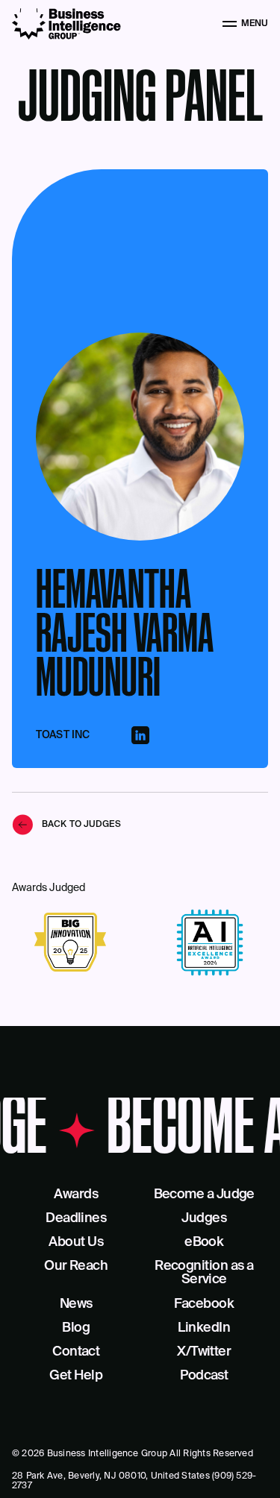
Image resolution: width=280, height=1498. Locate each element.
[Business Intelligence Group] (66, 24)
